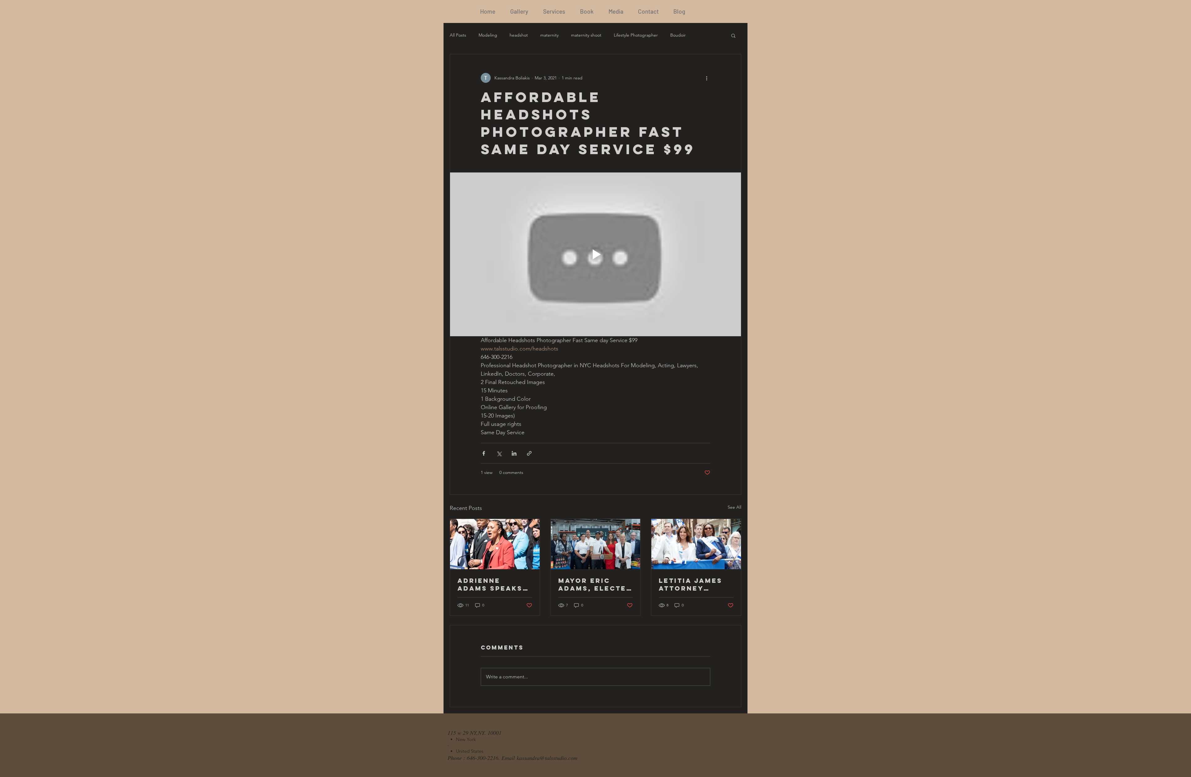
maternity (549, 35)
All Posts (458, 35)
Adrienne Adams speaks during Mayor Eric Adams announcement (492, 584)
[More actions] (706, 78)
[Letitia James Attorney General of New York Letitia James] (696, 544)
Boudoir (678, 35)
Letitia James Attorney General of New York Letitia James (690, 584)
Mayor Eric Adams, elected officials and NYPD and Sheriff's (595, 584)
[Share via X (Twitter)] (499, 453)
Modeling (488, 35)
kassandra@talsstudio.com (547, 757)
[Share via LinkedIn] (514, 453)
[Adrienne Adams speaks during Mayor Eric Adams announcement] (495, 544)
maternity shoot (586, 35)
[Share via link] (529, 453)
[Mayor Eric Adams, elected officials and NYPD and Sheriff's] (595, 544)
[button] (733, 35)
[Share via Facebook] (484, 453)
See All (734, 507)
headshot (519, 35)
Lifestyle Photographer (636, 35)
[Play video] (595, 254)
